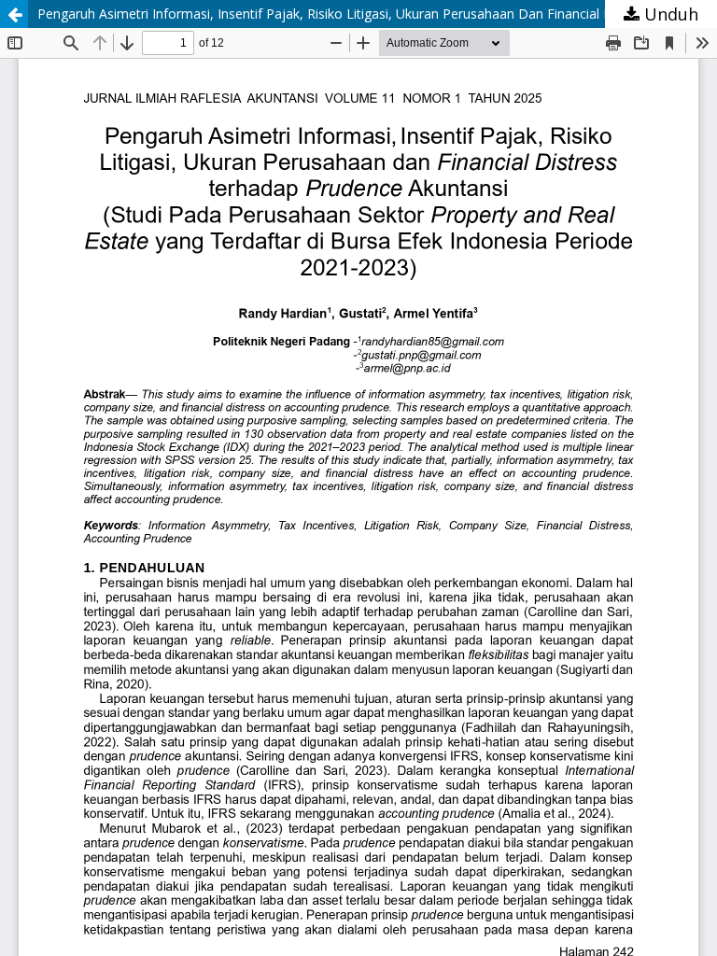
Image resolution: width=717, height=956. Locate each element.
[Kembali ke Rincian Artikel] (14, 14)
